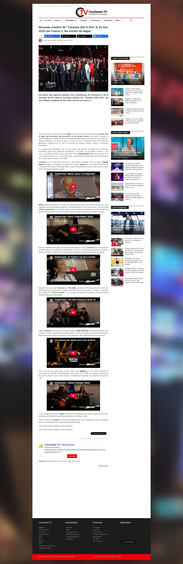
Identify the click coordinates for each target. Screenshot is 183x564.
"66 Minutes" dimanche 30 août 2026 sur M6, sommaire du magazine (134, 240)
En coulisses (95, 20)
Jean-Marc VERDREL (50, 40)
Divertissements (52, 6)
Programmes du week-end (47, 546)
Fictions (77, 6)
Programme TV (70, 20)
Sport (40, 543)
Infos (60, 6)
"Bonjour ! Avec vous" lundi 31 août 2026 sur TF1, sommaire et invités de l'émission (134, 121)
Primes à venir (62, 461)
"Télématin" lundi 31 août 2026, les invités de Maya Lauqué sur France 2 (134, 111)
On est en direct (98, 532)
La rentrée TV (70, 539)
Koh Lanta (96, 530)
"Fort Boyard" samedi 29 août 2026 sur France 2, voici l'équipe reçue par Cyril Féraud (134, 280)
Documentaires (69, 6)
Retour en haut (103, 466)
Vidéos (117, 20)
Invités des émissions (73, 461)
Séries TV (90, 6)
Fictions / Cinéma (44, 534)
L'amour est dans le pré (100, 534)
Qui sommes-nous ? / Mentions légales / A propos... (107, 557)
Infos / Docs (42, 532)
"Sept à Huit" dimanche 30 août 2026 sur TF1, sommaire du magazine (126, 228)
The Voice (96, 539)
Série (40, 537)
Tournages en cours (72, 532)
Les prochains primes (72, 537)
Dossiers (83, 20)
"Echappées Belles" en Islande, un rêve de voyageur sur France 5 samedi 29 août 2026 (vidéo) (134, 270)
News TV (58, 20)
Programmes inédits (45, 548)
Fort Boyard (96, 527)
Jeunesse (41, 541)
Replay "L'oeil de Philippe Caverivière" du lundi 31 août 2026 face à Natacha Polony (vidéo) (127, 153)
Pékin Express (97, 537)
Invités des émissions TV (73, 534)
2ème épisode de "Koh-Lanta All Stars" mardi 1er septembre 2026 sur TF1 (134, 185)
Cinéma (84, 6)
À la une (48, 20)
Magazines (42, 6)
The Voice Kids (97, 541)
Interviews (108, 20)
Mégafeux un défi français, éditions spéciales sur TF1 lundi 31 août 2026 (133, 100)
